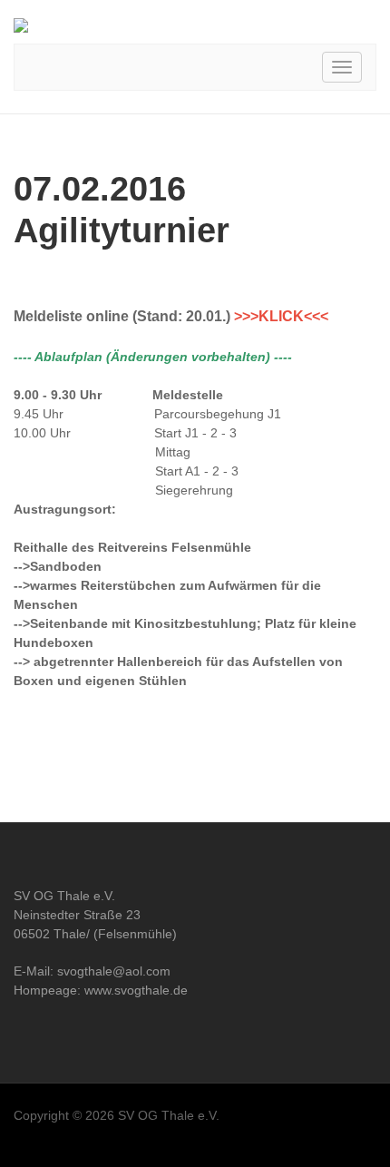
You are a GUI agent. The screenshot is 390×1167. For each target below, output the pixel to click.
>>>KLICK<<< (281, 316)
